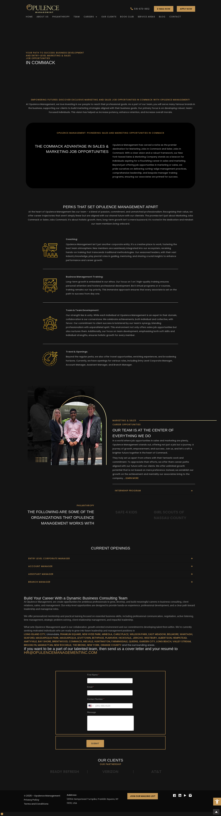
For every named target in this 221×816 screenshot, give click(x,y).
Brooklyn (30, 645)
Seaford (29, 638)
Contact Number (95, 699)
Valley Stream (182, 641)
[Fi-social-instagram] (190, 795)
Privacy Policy (31, 799)
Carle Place (121, 634)
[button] (217, 801)
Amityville (30, 641)
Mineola (107, 634)
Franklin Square (70, 634)
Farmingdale (119, 641)
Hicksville (125, 638)
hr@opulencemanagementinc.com (60, 652)
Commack (75, 641)
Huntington (102, 641)
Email (90, 687)
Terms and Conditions (36, 803)
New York (93, 645)
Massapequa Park (47, 638)
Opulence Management (47, 795)
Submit (95, 743)
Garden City (147, 641)
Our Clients (108, 16)
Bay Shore (44, 641)
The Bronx (79, 645)
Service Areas (146, 16)
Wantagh (186, 634)
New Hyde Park (91, 634)
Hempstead (180, 638)
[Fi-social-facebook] (174, 795)
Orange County (111, 645)
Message (91, 712)
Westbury (150, 638)
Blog (162, 16)
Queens (133, 641)
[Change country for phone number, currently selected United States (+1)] (90, 705)
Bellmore (173, 634)
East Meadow (157, 634)
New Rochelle (62, 645)
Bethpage (98, 638)
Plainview (111, 638)
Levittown (84, 638)
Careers (89, 16)
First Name (93, 674)
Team (77, 16)
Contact (175, 16)
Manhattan (45, 645)
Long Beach (163, 641)
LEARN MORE (132, 478)
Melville (88, 641)
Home (29, 16)
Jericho (138, 638)
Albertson (165, 638)
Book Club (127, 16)
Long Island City (34, 634)
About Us (42, 16)
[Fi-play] (185, 795)
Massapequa (68, 638)
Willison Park (138, 634)
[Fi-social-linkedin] (180, 795)
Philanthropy (61, 16)
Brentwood (60, 641)
